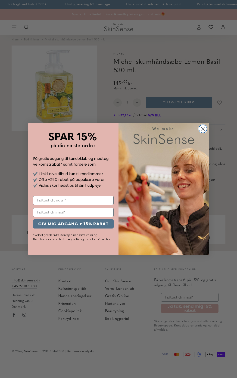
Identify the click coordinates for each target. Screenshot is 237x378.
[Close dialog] (203, 129)
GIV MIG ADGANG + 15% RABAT (73, 224)
